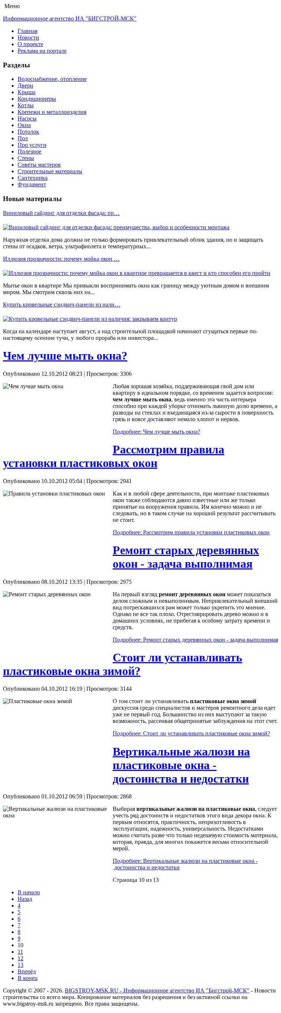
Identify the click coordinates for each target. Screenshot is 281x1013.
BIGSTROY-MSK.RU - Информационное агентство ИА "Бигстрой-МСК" (157, 990)
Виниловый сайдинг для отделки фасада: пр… (61, 213)
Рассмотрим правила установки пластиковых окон (113, 456)
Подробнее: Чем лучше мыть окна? (156, 431)
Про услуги (32, 145)
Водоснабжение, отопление (52, 79)
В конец (28, 978)
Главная (27, 31)
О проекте (30, 44)
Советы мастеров (39, 165)
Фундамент (32, 184)
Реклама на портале (42, 51)
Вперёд (27, 971)
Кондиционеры (37, 99)
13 (20, 965)
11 (20, 952)
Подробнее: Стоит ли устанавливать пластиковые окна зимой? (191, 733)
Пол (23, 138)
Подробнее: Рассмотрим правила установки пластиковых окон (191, 532)
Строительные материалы (50, 171)
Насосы (27, 118)
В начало (29, 892)
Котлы (26, 105)
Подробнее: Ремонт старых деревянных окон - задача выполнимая (195, 640)
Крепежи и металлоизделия (52, 112)
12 (20, 958)
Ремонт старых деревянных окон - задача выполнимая (186, 556)
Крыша (26, 92)
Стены (26, 158)
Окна (24, 125)
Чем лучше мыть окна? (65, 355)
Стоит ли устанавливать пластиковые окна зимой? (122, 664)
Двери (25, 85)
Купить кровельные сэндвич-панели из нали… (61, 304)
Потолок (28, 132)
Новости (28, 37)
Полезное (29, 151)
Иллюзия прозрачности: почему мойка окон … (61, 259)
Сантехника (33, 178)
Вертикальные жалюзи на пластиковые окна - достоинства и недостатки (181, 765)
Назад (25, 899)
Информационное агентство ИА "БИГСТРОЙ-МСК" (69, 18)
